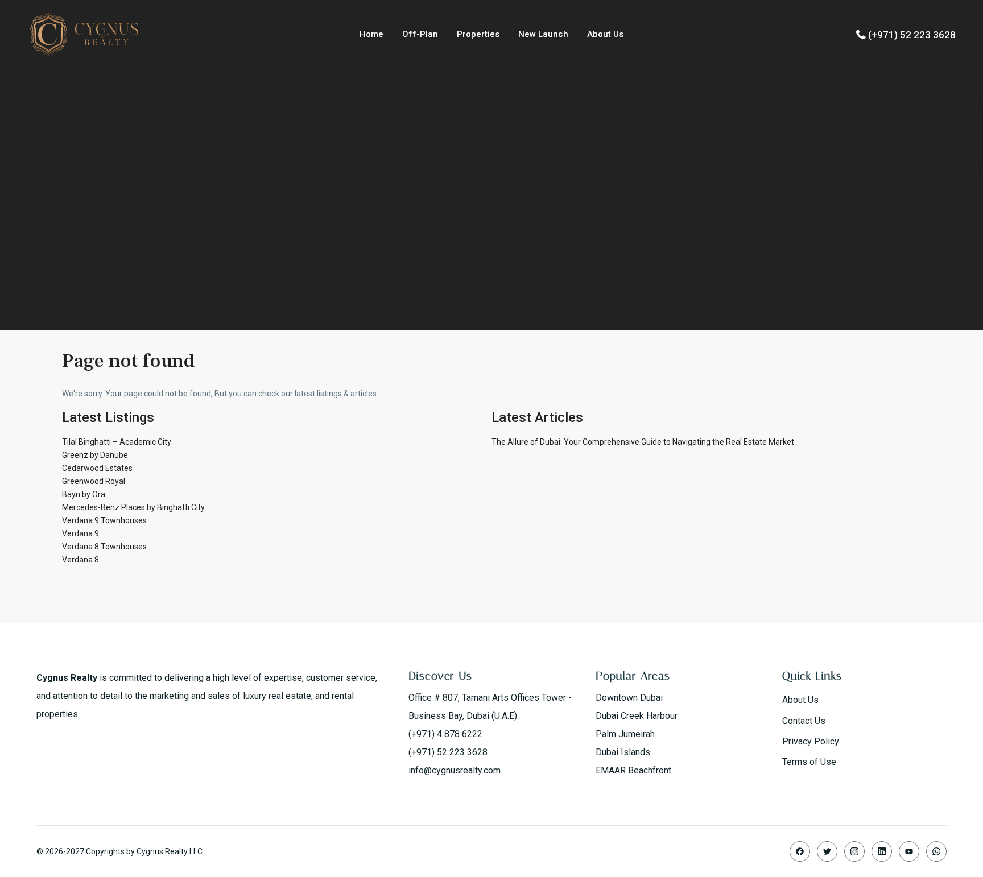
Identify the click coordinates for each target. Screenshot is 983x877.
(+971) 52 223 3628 (912, 34)
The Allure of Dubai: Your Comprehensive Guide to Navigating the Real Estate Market (642, 441)
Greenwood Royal (93, 481)
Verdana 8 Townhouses (104, 546)
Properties (478, 34)
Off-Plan (420, 34)
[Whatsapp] (936, 851)
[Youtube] (909, 851)
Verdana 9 (80, 533)
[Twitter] (827, 851)
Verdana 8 (80, 559)
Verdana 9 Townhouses (104, 520)
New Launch (543, 34)
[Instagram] (854, 851)
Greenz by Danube (95, 455)
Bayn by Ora (83, 494)
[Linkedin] (882, 851)
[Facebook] (800, 851)
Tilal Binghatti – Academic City (116, 441)
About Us (605, 34)
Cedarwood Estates (97, 468)
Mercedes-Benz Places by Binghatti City (133, 507)
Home (371, 34)
